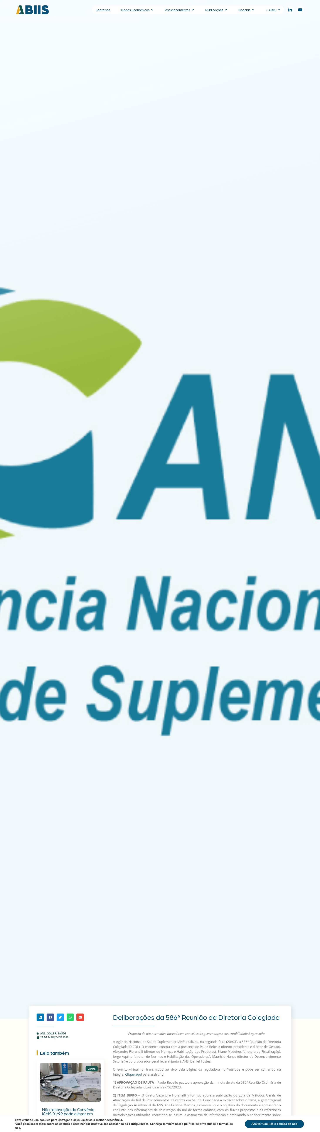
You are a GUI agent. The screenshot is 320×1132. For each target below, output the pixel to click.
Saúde (62, 1033)
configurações (138, 1124)
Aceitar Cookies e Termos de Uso (274, 1124)
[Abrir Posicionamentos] (192, 9)
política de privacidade (200, 1124)
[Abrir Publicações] (225, 9)
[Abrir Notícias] (253, 9)
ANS (42, 1033)
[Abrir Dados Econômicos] (152, 9)
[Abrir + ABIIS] (279, 9)
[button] (40, 1017)
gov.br (51, 1033)
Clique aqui (133, 1074)
